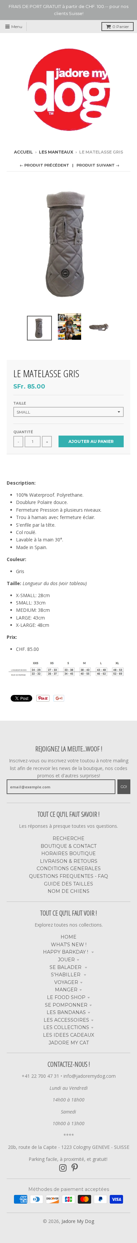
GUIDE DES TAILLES (68, 884)
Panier (120, 26)
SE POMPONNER (66, 1005)
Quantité (23, 432)
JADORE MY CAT (69, 1043)
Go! (124, 786)
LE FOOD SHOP (66, 997)
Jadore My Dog (78, 1221)
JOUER (66, 960)
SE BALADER (66, 967)
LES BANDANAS (66, 1012)
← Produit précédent (44, 165)
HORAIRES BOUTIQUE (68, 853)
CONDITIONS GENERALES (69, 868)
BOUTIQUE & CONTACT (68, 846)
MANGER (66, 990)
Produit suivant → (97, 165)
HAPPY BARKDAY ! (66, 952)
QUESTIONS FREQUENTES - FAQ (68, 876)
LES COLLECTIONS (66, 1027)
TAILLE (19, 403)
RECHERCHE (68, 838)
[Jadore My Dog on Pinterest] (74, 1168)
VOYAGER (66, 982)
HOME (68, 937)
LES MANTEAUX (56, 152)
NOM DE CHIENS (68, 891)
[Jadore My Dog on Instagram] (63, 1168)
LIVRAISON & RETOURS (68, 861)
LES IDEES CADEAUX (68, 1035)
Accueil (23, 152)
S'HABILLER (66, 975)
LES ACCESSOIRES (66, 1020)
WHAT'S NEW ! (68, 945)
